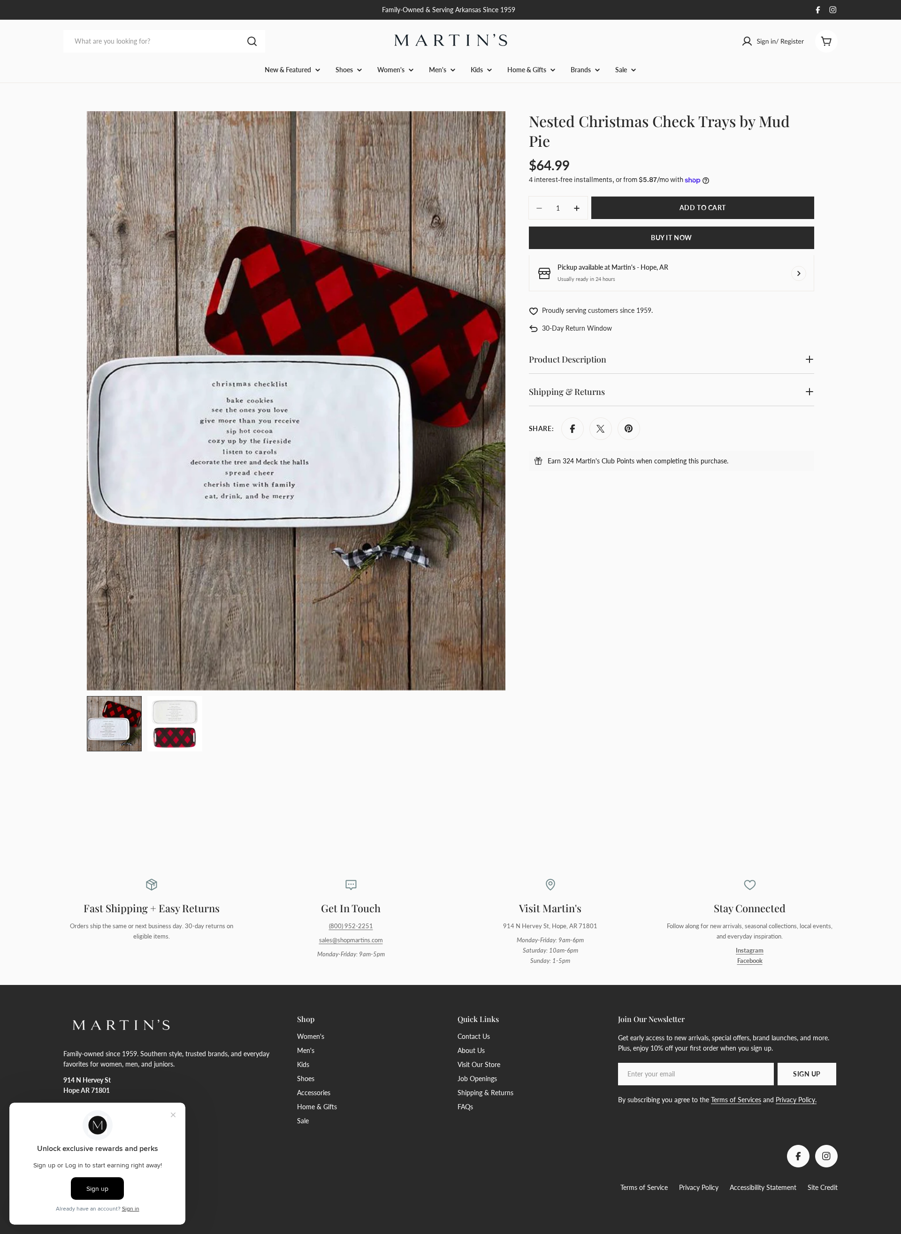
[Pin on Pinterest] (629, 428)
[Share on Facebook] (572, 428)
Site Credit (823, 1187)
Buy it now (671, 238)
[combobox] (164, 41)
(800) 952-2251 (351, 926)
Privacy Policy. (796, 1100)
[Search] (252, 41)
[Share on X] (600, 428)
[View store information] (798, 273)
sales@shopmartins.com (351, 940)
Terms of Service (644, 1187)
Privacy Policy (698, 1187)
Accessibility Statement (763, 1187)
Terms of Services (736, 1100)
